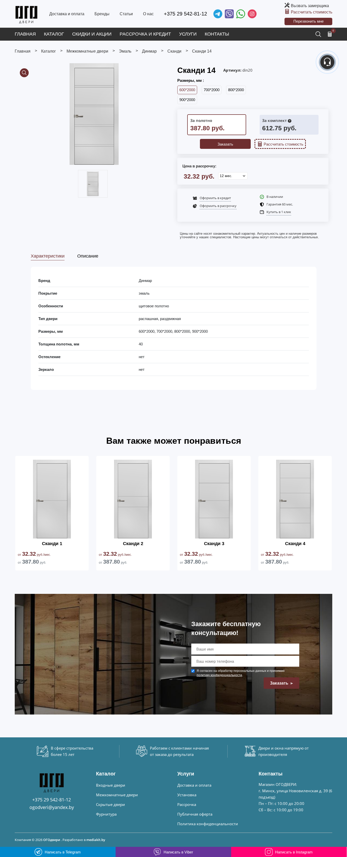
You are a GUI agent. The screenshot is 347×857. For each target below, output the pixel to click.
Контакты (217, 34)
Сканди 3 (214, 543)
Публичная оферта (194, 814)
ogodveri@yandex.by (51, 807)
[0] (329, 34)
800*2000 (236, 90)
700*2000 (211, 90)
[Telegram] (217, 13)
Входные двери (110, 785)
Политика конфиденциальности (207, 823)
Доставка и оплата (66, 14)
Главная (25, 34)
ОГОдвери (51, 839)
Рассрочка (186, 804)
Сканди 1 (52, 543)
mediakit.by (95, 839)
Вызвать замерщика (310, 6)
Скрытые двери (110, 804)
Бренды (101, 14)
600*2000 (187, 90)
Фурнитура (106, 814)
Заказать (225, 144)
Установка (186, 794)
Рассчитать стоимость (311, 12)
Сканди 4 (295, 543)
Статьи (126, 14)
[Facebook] (240, 13)
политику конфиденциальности (219, 675)
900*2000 (187, 100)
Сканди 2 (133, 543)
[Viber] (229, 13)
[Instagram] (252, 13)
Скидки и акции (92, 34)
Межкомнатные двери (117, 794)
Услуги (188, 34)
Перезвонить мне (308, 21)
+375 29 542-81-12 (185, 13)
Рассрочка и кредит (145, 34)
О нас (148, 14)
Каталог (54, 34)
